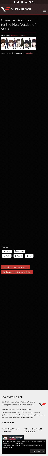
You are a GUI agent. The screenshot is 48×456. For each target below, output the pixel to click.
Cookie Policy (7, 447)
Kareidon (29, 53)
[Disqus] (18, 303)
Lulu (25, 35)
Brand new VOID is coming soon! (16, 267)
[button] (18, 43)
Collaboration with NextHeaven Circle (16, 272)
